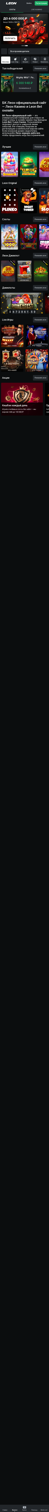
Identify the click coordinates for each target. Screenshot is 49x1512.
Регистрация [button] (41, 3)
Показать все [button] (40, 68)
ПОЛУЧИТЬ (10, 38)
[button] (3, 3)
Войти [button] (29, 3)
